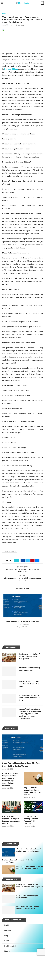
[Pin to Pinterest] (32, 560)
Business (7, 930)
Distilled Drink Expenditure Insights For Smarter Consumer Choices (11, 819)
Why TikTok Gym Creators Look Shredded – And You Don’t (28, 683)
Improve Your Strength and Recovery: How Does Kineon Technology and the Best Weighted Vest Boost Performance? (29, 714)
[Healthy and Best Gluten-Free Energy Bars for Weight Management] (9, 657)
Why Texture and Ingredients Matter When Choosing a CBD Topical (32, 791)
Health (6, 925)
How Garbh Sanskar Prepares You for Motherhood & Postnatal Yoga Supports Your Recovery (10, 779)
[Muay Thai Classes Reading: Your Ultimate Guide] (9, 671)
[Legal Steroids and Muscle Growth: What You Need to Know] (9, 698)
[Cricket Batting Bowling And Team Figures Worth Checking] (33, 807)
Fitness (7, 951)
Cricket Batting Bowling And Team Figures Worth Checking (31, 819)
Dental (6, 941)
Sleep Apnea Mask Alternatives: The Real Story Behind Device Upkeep (21, 764)
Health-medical (10, 946)
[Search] (42, 3)
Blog (6, 936)
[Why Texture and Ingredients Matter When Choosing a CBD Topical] (33, 778)
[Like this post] (17, 560)
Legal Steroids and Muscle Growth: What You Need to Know (29, 697)
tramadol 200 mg (10, 551)
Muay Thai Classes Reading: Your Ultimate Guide (29, 669)
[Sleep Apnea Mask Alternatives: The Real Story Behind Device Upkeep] (22, 605)
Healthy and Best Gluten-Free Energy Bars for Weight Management (30, 656)
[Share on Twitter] (28, 560)
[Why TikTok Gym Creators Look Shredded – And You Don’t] (9, 684)
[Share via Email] (37, 560)
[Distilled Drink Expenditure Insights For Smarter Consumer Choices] (11, 807)
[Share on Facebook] (23, 560)
